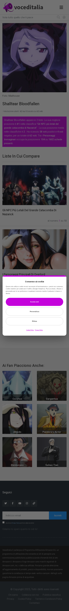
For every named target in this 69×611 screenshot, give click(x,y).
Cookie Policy (30, 330)
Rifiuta (34, 321)
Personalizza (34, 311)
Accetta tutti (34, 302)
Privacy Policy (39, 330)
